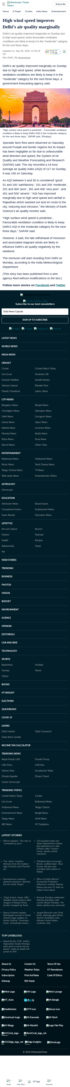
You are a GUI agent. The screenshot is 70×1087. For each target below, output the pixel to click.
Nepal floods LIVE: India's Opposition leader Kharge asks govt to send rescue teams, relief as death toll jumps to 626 (16, 946)
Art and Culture (9, 529)
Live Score (7, 374)
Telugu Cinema (42, 807)
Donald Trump (42, 759)
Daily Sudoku (8, 731)
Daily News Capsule (13, 312)
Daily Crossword (43, 731)
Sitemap (6, 981)
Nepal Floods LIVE (11, 759)
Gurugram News (43, 417)
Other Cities (41, 445)
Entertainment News (12, 813)
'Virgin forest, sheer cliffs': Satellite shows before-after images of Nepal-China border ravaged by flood (17, 901)
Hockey (5, 671)
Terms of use (53, 964)
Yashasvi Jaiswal (10, 386)
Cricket (28, 11)
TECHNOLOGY (9, 651)
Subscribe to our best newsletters (35, 304)
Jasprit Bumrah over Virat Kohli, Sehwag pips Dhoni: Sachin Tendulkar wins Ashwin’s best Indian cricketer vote (50, 917)
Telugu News (8, 819)
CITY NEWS (8, 400)
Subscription (8, 975)
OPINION (7, 626)
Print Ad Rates (31, 975)
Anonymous (24, 57)
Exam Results (8, 515)
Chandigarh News (10, 411)
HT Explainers (42, 824)
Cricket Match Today (45, 369)
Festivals (39, 535)
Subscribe (61, 4)
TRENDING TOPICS (12, 790)
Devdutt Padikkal (10, 380)
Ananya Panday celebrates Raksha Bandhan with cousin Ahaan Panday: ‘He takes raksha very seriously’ (51, 901)
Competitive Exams (11, 509)
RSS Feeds (29, 981)
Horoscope (7, 490)
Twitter (60, 285)
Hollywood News (43, 459)
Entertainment (58, 11)
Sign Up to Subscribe (35, 320)
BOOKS (6, 684)
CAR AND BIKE (9, 643)
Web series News (10, 476)
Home (6, 11)
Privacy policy (9, 970)
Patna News (8, 439)
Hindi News (41, 819)
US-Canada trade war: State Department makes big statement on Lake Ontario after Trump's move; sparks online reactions (49, 847)
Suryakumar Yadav (44, 771)
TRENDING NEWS (11, 754)
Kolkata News (8, 428)
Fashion (5, 535)
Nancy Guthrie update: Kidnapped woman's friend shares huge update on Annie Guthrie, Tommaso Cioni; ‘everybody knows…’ (17, 917)
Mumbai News (9, 434)
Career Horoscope (11, 782)
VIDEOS (6, 593)
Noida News (41, 434)
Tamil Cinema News (45, 465)
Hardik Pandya (42, 380)
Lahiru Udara (41, 391)
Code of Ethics (54, 975)
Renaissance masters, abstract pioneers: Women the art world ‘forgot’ (16, 882)
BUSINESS (7, 577)
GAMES (6, 726)
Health (5, 540)
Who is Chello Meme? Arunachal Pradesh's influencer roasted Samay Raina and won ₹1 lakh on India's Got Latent (50, 884)
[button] (4, 4)
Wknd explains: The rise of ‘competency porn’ (17, 842)
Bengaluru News (10, 405)
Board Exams (41, 504)
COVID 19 (7, 718)
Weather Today (31, 970)
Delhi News (7, 417)
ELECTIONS (8, 701)
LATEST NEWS (9, 338)
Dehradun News (43, 411)
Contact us (29, 964)
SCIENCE (6, 618)
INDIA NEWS (8, 355)
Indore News (8, 422)
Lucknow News (42, 428)
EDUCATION (8, 498)
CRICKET (6, 363)
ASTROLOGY (8, 484)
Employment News (44, 509)
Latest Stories (12, 835)
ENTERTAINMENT (11, 453)
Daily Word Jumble (11, 737)
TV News (39, 470)
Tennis (38, 671)
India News (42, 11)
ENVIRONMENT (10, 610)
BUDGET (6, 601)
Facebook (42, 285)
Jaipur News (41, 422)
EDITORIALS (8, 634)
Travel (38, 546)
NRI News (7, 824)
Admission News (10, 504)
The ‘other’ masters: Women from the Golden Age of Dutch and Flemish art (16, 865)
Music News (8, 465)
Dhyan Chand (42, 776)
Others (5, 676)
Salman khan (8, 771)
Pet (3, 552)
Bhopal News (41, 405)
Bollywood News (10, 459)
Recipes (39, 540)
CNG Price (7, 765)
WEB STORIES (9, 560)
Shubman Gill (41, 374)
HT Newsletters (55, 970)
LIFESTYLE (7, 523)
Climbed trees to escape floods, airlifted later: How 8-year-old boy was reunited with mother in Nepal (50, 866)
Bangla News (41, 813)
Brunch (38, 529)
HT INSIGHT (8, 693)
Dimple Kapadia (9, 776)
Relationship (8, 546)
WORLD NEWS (10, 346)
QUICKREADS (9, 709)
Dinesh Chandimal (11, 391)
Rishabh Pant (41, 386)
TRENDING (7, 568)
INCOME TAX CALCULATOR (16, 745)
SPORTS (6, 659)
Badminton (7, 665)
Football (39, 665)
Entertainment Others (46, 476)
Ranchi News (8, 445)
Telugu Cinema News (12, 470)
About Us (6, 964)
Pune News (40, 439)
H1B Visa (39, 765)
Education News (43, 515)
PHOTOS (6, 585)
